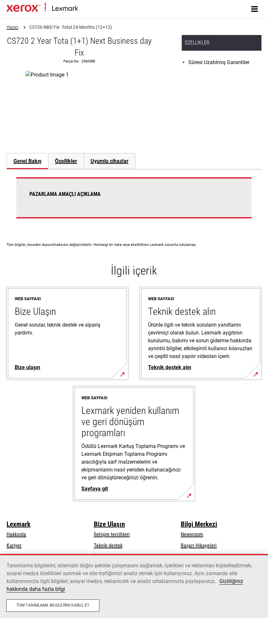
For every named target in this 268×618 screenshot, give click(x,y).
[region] (134, 586)
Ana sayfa (87, 8)
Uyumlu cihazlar (109, 161)
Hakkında (16, 534)
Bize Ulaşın (109, 524)
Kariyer (14, 545)
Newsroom (192, 534)
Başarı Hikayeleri (199, 545)
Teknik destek (108, 545)
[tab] (27, 161)
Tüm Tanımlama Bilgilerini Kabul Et (52, 605)
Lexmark (18, 524)
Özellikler (66, 161)
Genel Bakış (27, 161)
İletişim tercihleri (112, 534)
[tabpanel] (134, 201)
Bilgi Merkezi (199, 524)
